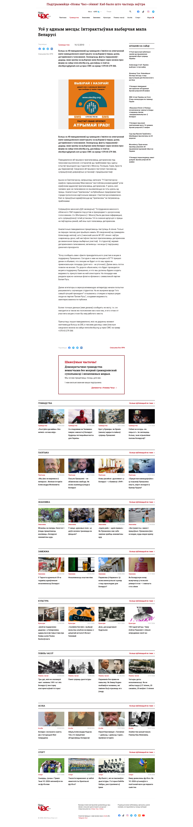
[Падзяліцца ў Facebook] (39, 48)
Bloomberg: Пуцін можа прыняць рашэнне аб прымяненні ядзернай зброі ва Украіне (141, 148)
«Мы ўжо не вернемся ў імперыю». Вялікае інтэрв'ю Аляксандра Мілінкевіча (50, 482)
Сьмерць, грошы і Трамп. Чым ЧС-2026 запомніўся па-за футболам (50, 781)
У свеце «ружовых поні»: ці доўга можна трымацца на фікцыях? (80, 531)
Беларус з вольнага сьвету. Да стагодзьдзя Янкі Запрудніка (50, 735)
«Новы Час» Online (97, 809)
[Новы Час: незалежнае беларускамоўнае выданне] (46, 14)
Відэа (149, 17)
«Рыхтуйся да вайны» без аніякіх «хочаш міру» (49, 430)
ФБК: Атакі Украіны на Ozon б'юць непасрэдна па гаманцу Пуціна (141, 99)
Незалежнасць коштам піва (80, 577)
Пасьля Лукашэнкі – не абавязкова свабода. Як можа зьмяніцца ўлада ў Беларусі (79, 483)
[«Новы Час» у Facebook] (138, 11)
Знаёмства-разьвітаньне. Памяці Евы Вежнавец (140, 733)
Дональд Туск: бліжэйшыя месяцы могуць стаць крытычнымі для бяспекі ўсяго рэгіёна (141, 76)
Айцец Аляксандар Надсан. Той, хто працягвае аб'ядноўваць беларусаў (80, 735)
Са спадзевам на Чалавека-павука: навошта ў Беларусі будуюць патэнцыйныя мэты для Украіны (81, 433)
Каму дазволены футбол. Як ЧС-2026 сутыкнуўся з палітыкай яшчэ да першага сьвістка (141, 782)
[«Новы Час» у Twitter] (135, 815)
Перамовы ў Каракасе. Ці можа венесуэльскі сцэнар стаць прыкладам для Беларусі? (110, 582)
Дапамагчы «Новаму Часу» (103, 388)
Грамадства (74, 17)
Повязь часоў (119, 17)
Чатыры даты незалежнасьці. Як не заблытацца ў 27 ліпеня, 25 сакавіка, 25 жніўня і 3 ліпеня (141, 683)
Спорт (137, 17)
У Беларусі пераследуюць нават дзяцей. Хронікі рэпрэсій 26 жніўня (141, 160)
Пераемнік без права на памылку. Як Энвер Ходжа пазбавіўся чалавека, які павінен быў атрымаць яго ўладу (110, 685)
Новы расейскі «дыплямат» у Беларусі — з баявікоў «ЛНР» (111, 480)
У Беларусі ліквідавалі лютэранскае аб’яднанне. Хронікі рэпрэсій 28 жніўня (139, 88)
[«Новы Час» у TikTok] (143, 11)
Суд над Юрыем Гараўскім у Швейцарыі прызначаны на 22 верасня (141, 136)
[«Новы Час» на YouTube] (143, 815)
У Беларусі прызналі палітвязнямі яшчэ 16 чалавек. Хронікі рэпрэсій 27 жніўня (141, 125)
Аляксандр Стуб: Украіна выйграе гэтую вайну (138, 66)
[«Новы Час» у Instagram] (148, 11)
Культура (106, 17)
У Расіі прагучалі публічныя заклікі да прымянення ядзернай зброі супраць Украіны (139, 55)
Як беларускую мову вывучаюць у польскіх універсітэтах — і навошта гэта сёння (140, 582)
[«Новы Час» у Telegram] (153, 11)
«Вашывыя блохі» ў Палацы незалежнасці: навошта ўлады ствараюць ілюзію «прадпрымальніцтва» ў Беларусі (141, 112)
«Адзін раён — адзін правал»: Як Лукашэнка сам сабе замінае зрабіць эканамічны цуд (111, 532)
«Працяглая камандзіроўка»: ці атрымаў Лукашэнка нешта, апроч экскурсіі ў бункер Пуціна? (141, 483)
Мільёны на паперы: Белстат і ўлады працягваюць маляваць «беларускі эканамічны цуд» (51, 532)
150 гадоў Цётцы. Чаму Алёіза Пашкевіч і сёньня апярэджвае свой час (139, 630)
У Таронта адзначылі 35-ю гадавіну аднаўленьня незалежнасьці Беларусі (49, 580)
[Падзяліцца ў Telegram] (43, 48)
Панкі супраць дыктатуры (79, 679)
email (105, 816)
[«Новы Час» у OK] (139, 815)
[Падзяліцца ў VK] (51, 48)
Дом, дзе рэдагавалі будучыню (108, 628)
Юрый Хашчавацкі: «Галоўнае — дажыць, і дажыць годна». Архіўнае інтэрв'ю (111, 735)
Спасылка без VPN (45, 54)
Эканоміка (86, 17)
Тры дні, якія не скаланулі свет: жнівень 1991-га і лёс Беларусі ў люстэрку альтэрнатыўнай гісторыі (50, 683)
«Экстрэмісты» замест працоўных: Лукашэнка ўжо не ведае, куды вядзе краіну (141, 531)
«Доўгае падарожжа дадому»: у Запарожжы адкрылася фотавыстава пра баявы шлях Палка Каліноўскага (51, 633)
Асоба (129, 17)
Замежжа (96, 17)
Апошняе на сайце (139, 46)
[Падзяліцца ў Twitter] (47, 48)
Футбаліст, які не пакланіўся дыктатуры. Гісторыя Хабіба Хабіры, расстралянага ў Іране (111, 782)
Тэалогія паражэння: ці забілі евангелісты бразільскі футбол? (81, 781)
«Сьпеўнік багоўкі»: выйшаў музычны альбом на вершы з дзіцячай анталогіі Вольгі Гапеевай (81, 631)
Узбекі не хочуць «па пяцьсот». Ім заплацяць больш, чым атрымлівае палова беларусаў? (139, 433)
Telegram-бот (83, 818)
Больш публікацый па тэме (141, 403)
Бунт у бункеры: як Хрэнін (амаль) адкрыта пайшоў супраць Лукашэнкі (110, 432)
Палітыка (62, 17)
